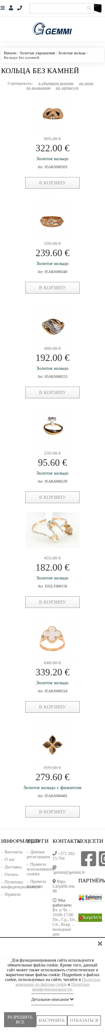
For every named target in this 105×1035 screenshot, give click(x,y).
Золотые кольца (72, 53)
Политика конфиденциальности (21, 884)
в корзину (52, 182)
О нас (10, 859)
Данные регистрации (38, 854)
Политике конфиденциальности (61, 982)
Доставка (13, 867)
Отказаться (84, 1015)
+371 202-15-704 (64, 856)
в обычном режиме (56, 83)
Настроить (52, 1015)
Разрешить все (20, 1018)
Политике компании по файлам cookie (58, 977)
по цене (86, 83)
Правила (12, 894)
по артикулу (67, 88)
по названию (38, 88)
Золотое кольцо (52, 158)
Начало (10, 53)
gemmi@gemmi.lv (69, 872)
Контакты (14, 852)
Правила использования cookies (40, 869)
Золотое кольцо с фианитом (52, 787)
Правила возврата (36, 884)
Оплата (11, 874)
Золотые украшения (37, 53)
